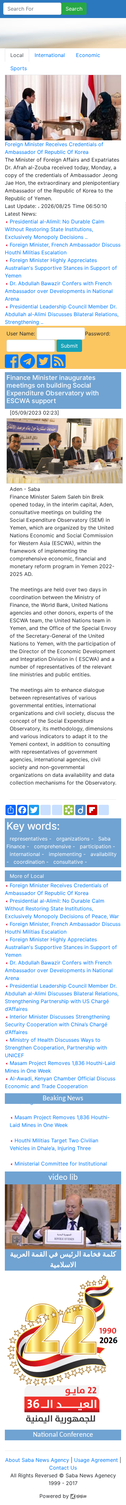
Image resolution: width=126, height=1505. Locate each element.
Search (74, 8)
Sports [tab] (18, 68)
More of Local (25, 876)
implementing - (66, 854)
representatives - (29, 838)
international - (26, 854)
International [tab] (50, 55)
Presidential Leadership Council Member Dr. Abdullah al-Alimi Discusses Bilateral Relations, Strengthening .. (62, 314)
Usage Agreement (96, 1460)
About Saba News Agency (38, 1460)
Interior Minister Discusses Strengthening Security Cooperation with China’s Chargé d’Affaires (57, 1024)
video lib (63, 1177)
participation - (96, 846)
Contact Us (63, 1467)
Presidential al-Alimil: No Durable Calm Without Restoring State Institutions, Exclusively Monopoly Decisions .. (54, 229)
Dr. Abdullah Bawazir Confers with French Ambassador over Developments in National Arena (59, 291)
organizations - (74, 838)
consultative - (68, 862)
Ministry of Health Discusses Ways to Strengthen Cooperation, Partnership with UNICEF (56, 1047)
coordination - (30, 862)
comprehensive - (54, 846)
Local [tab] (17, 55)
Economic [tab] (88, 55)
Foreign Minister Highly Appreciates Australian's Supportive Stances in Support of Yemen (61, 268)
